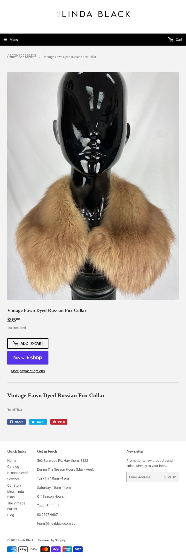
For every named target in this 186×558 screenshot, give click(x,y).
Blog (10, 515)
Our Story (14, 485)
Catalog (13, 466)
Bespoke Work (18, 473)
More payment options (28, 371)
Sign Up (170, 477)
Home (11, 57)
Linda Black (26, 540)
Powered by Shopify (51, 540)
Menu (14, 39)
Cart (178, 39)
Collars (29, 57)
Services (13, 479)
